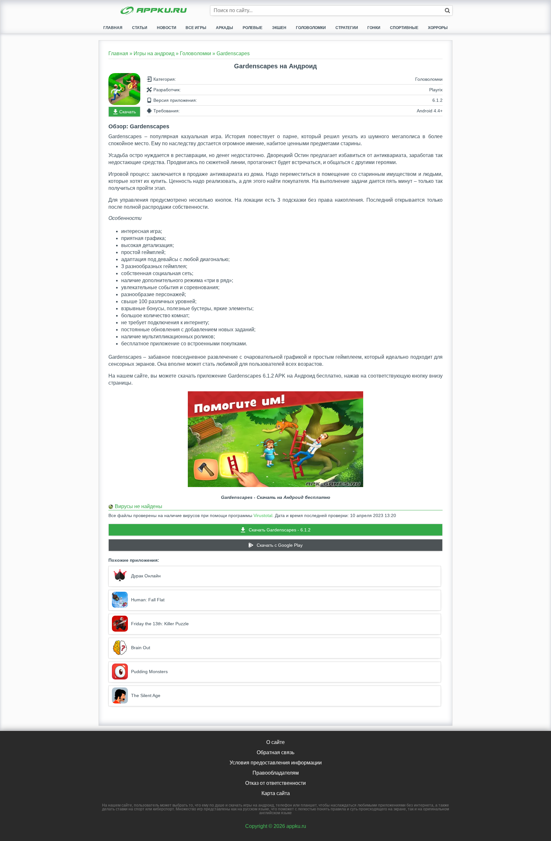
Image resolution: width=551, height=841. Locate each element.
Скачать (127, 111)
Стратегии (346, 28)
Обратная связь (275, 752)
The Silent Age (145, 695)
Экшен (279, 28)
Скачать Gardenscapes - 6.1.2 (280, 529)
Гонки (373, 28)
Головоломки (311, 28)
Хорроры (438, 28)
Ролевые (252, 28)
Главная (112, 28)
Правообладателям (276, 773)
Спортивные (404, 28)
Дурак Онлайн (146, 575)
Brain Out (140, 647)
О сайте (275, 742)
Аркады (224, 28)
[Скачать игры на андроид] (154, 11)
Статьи (139, 28)
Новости (166, 28)
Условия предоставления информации (276, 762)
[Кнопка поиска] (447, 10)
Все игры (196, 28)
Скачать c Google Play (280, 545)
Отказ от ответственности (275, 783)
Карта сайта (275, 793)
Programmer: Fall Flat (148, 599)
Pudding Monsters (149, 671)
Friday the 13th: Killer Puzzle (160, 623)
